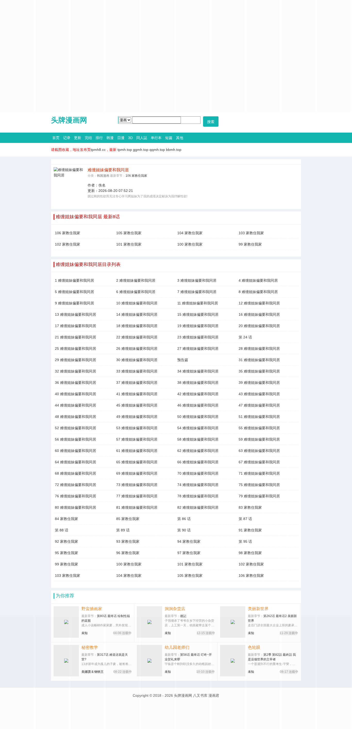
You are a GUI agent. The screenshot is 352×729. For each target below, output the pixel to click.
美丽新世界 (258, 608)
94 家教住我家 (188, 541)
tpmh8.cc (98, 150)
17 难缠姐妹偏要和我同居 (75, 326)
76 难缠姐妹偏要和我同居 (75, 496)
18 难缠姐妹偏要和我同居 (136, 326)
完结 (88, 138)
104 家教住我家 (190, 233)
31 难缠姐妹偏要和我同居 (259, 360)
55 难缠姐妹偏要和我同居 (259, 428)
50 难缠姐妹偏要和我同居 (198, 417)
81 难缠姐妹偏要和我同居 (136, 507)
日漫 (120, 138)
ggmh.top (140, 150)
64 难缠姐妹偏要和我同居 (75, 462)
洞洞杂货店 (175, 608)
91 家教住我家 (250, 530)
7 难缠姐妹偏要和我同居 (196, 292)
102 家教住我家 (67, 244)
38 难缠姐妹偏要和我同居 (198, 382)
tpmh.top (125, 150)
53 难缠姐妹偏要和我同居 (136, 428)
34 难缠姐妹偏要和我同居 (198, 371)
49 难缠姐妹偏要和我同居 (136, 417)
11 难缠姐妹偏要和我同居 (197, 303)
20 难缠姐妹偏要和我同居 (259, 326)
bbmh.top (173, 150)
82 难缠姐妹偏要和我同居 (198, 507)
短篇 (168, 138)
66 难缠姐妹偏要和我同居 (198, 462)
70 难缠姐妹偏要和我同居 (198, 473)
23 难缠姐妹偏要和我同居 (198, 337)
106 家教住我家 (136, 175)
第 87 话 (245, 519)
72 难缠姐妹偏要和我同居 (75, 485)
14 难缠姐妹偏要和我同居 (136, 314)
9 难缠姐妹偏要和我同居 (74, 303)
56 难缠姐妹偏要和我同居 (75, 439)
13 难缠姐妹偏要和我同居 (75, 314)
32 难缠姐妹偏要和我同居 (75, 371)
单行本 (156, 138)
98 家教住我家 (250, 553)
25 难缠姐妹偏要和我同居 (75, 348)
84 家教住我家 (66, 519)
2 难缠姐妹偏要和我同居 (135, 280)
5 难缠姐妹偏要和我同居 (74, 292)
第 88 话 (61, 530)
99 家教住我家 (250, 244)
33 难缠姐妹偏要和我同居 (136, 371)
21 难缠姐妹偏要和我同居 (75, 337)
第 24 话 (245, 337)
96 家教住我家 (127, 553)
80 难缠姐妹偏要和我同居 (75, 507)
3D (130, 138)
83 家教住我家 (250, 507)
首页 (56, 138)
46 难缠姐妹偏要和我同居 (198, 405)
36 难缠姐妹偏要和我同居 (75, 382)
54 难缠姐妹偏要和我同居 (198, 428)
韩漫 (110, 138)
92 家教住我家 (66, 541)
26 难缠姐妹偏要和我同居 (136, 348)
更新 (77, 138)
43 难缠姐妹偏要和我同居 (259, 394)
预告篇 (182, 360)
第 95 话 (245, 541)
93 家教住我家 (127, 541)
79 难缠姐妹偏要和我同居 (259, 496)
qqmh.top (157, 150)
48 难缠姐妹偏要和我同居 (75, 417)
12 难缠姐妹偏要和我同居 (259, 303)
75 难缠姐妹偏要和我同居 (259, 485)
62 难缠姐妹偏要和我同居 (198, 451)
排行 (99, 138)
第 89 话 (123, 530)
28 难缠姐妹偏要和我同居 (259, 348)
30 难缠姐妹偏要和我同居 (136, 360)
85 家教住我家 (127, 519)
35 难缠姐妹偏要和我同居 (259, 371)
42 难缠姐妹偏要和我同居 (198, 394)
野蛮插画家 (91, 608)
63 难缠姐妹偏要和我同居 (259, 451)
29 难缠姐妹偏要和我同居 (75, 360)
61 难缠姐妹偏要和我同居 (136, 451)
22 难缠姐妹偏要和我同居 (136, 337)
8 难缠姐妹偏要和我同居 (258, 292)
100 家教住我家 (190, 244)
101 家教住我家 (128, 244)
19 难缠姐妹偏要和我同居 (198, 326)
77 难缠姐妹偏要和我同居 (136, 496)
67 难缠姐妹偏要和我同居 (259, 462)
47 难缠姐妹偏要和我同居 (259, 405)
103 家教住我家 (251, 233)
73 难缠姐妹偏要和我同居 (136, 485)
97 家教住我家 (188, 553)
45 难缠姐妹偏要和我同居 (136, 405)
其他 (179, 138)
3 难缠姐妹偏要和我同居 (196, 280)
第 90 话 (184, 530)
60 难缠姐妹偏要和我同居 (75, 451)
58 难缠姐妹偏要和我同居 (198, 439)
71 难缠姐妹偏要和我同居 (259, 473)
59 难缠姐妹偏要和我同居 (259, 439)
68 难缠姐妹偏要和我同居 (75, 473)
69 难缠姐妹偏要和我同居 (136, 473)
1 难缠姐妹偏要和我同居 (74, 280)
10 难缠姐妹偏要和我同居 (136, 303)
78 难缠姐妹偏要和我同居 (198, 496)
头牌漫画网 (69, 120)
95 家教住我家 (66, 553)
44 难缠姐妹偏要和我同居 (75, 405)
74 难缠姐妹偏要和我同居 (198, 485)
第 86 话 (184, 519)
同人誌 (141, 138)
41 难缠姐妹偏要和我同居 (136, 394)
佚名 (102, 185)
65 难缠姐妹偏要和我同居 (136, 462)
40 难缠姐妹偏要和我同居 (75, 394)
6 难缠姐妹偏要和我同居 (135, 292)
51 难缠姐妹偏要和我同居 (259, 417)
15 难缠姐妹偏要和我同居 (198, 314)
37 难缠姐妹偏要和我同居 (136, 382)
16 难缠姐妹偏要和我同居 (259, 314)
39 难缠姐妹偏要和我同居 (259, 382)
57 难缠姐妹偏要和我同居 (136, 439)
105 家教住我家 (128, 233)
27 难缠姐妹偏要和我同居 (198, 348)
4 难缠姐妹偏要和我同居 (258, 280)
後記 (183, 616)
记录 (66, 138)
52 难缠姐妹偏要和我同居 (75, 428)
